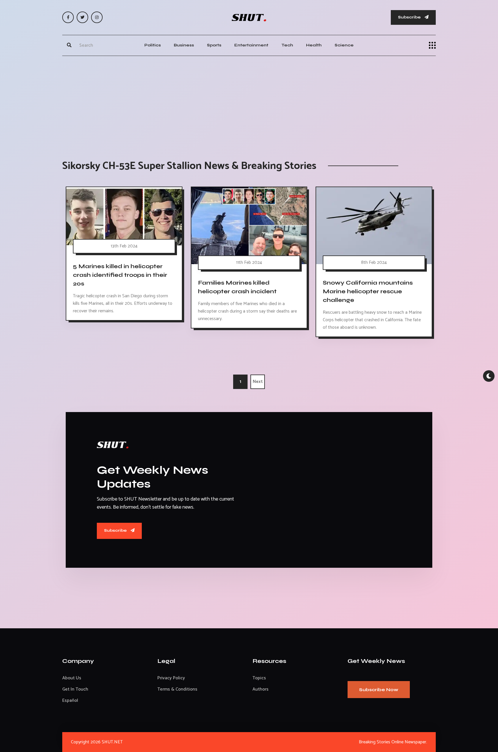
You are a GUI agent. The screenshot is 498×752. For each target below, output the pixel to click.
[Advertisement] (249, 102)
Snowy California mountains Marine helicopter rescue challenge (368, 291)
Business (184, 45)
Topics (259, 678)
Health (314, 45)
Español (70, 700)
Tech (287, 45)
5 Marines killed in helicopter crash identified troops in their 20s (120, 275)
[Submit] (69, 45)
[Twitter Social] (82, 17)
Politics (152, 45)
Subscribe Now (378, 689)
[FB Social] (68, 17)
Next (258, 381)
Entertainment (251, 45)
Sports (214, 45)
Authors (260, 689)
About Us (71, 678)
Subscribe (410, 17)
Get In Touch (75, 689)
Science (344, 45)
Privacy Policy (171, 678)
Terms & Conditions (177, 689)
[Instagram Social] (97, 17)
